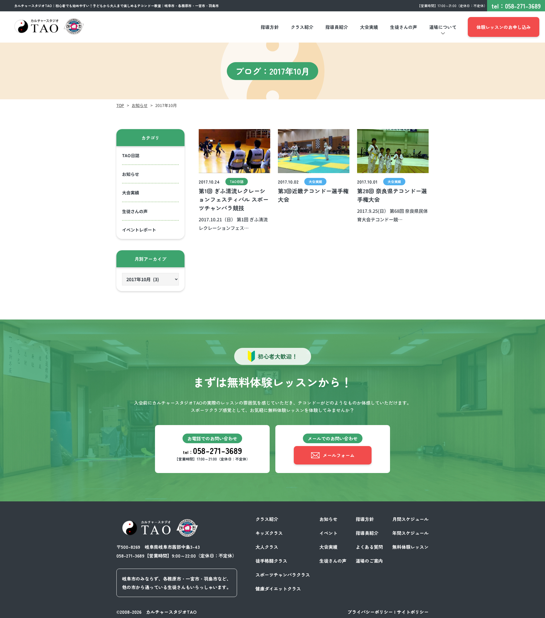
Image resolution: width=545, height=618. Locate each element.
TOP (120, 105)
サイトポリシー (413, 611)
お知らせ (140, 105)
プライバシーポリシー (370, 611)
